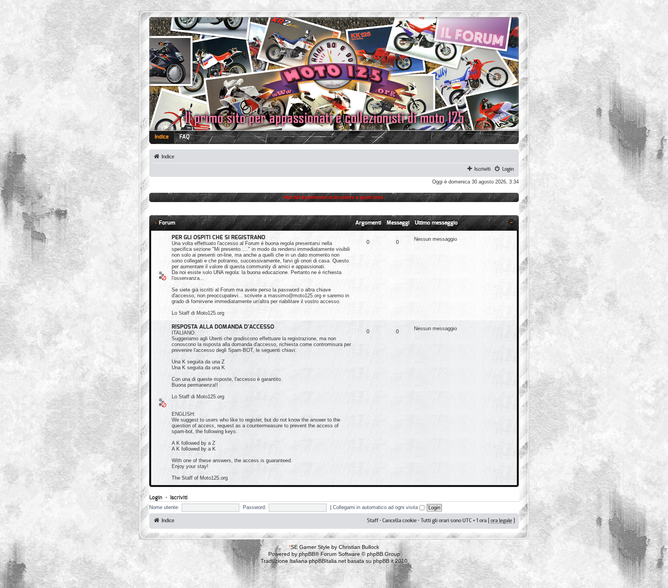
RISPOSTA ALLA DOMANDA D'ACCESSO (223, 327)
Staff (372, 520)
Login (508, 169)
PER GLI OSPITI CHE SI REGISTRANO (218, 237)
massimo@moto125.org (294, 295)
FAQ (184, 137)
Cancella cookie (399, 520)
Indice (162, 137)
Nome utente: (164, 507)
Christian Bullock (359, 547)
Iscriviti (482, 169)
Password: (254, 507)
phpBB (307, 554)
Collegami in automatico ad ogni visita (376, 507)
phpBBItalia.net (327, 561)
